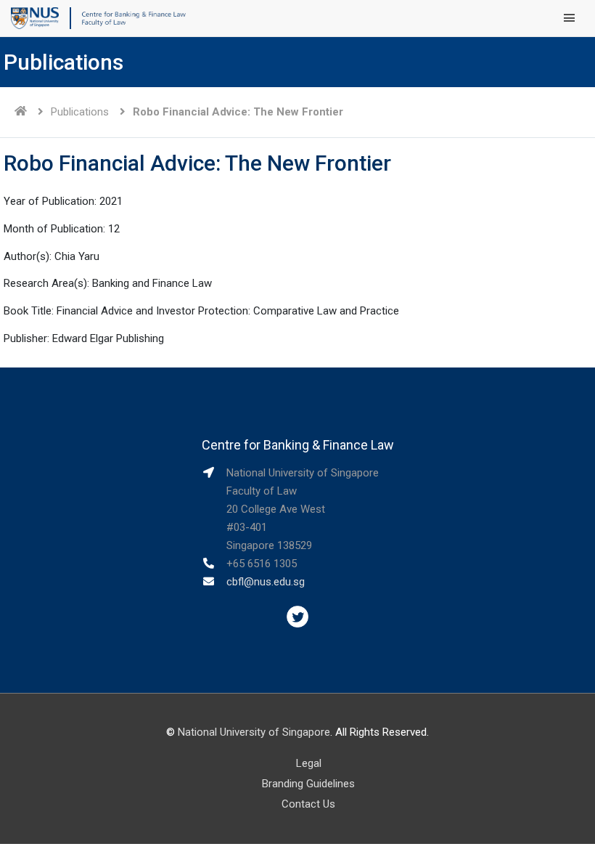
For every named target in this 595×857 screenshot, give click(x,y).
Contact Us (308, 804)
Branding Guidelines (308, 783)
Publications (80, 111)
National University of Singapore (254, 732)
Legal (308, 763)
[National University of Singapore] (35, 17)
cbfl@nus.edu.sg (265, 581)
